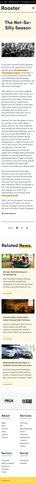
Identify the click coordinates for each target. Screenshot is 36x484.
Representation (26, 428)
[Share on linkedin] (17, 228)
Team (4, 431)
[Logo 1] (9, 401)
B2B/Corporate (8, 463)
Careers (5, 434)
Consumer (6, 466)
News (4, 423)
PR (21, 425)
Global (22, 446)
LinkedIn (23, 463)
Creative (23, 440)
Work (4, 425)
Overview (24, 423)
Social (22, 431)
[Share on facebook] (27, 228)
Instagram (24, 460)
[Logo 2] (27, 401)
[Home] (11, 8)
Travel (4, 472)
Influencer (24, 434)
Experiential (25, 437)
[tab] (15, 407)
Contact (5, 437)
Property (5, 469)
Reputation (24, 443)
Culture (4, 428)
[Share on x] (22, 228)
